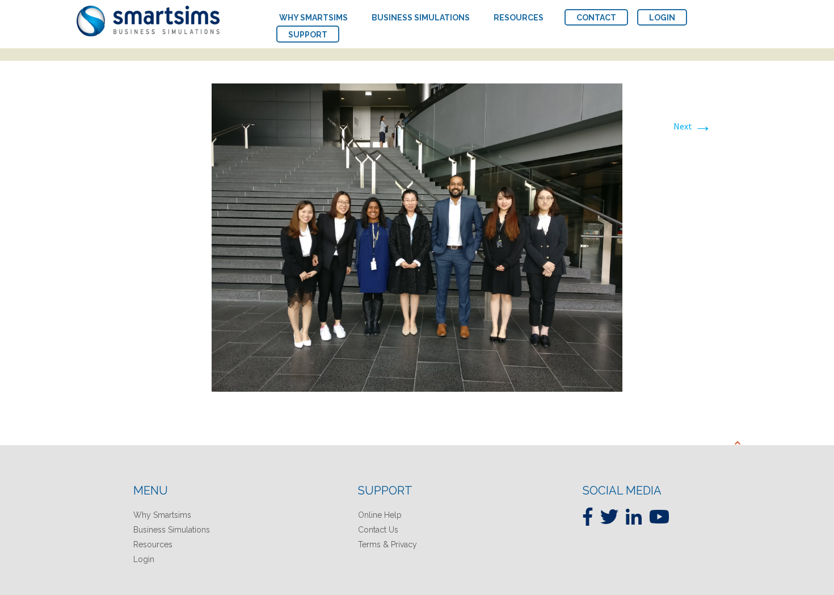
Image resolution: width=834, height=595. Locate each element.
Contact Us (378, 529)
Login (143, 559)
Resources (152, 544)
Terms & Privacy (387, 544)
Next (692, 126)
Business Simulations (171, 529)
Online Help (380, 514)
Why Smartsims (162, 514)
